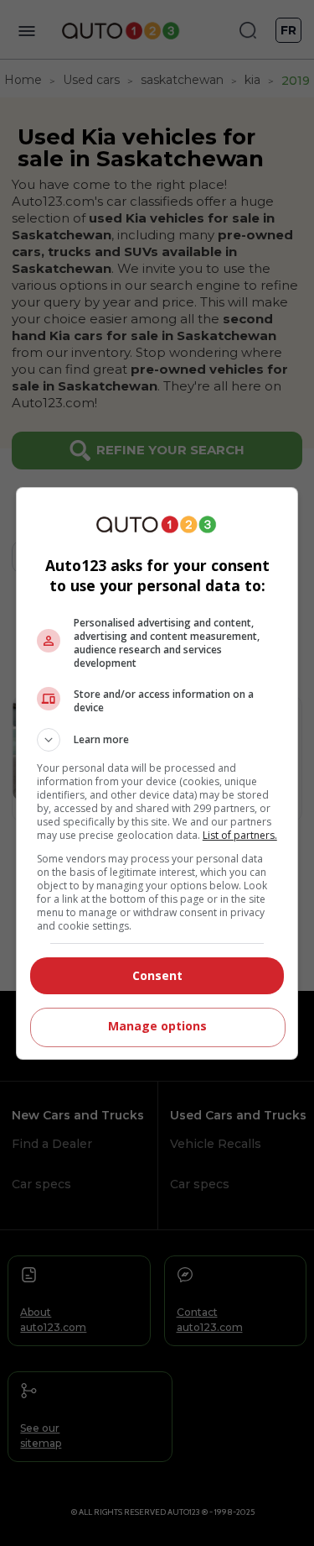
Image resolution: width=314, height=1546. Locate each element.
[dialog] (157, 773)
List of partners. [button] (240, 835)
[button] (157, 740)
